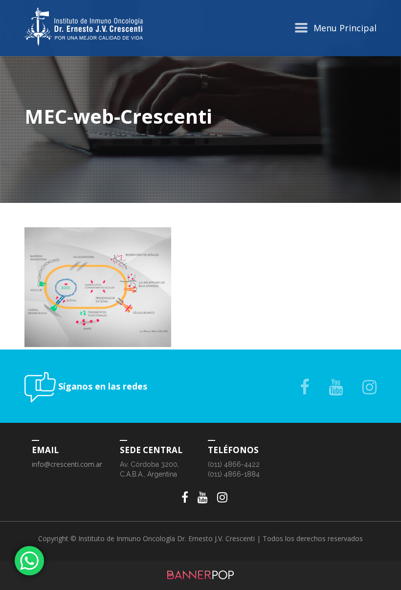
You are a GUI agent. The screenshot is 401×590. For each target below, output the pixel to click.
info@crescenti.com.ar (67, 464)
